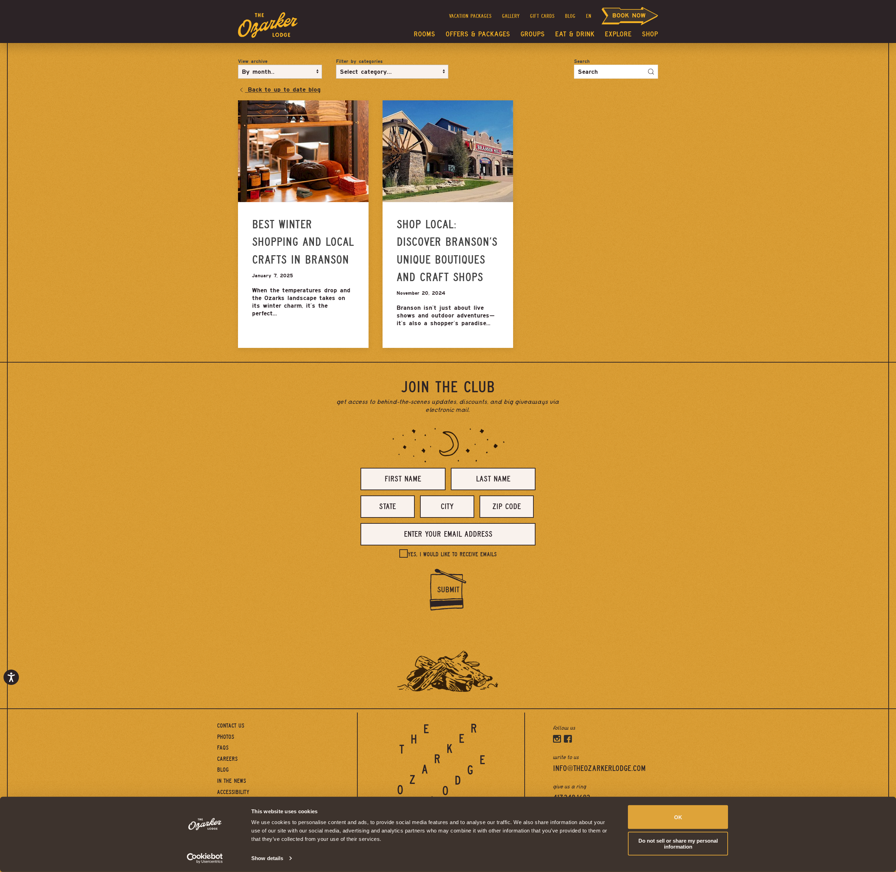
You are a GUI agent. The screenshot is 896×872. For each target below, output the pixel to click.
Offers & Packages (478, 34)
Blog (570, 16)
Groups (532, 34)
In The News (231, 781)
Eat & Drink (574, 34)
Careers (227, 759)
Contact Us (230, 725)
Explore (618, 34)
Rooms (424, 34)
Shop (650, 34)
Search (582, 61)
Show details (267, 858)
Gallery (510, 16)
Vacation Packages (470, 16)
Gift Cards (542, 16)
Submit (448, 590)
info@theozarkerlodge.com (599, 768)
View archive (252, 61)
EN (588, 16)
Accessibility (233, 792)
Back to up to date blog (283, 89)
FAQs (223, 747)
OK (678, 817)
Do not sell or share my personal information (678, 843)
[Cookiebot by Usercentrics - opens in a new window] (205, 858)
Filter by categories (359, 61)
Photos (225, 737)
